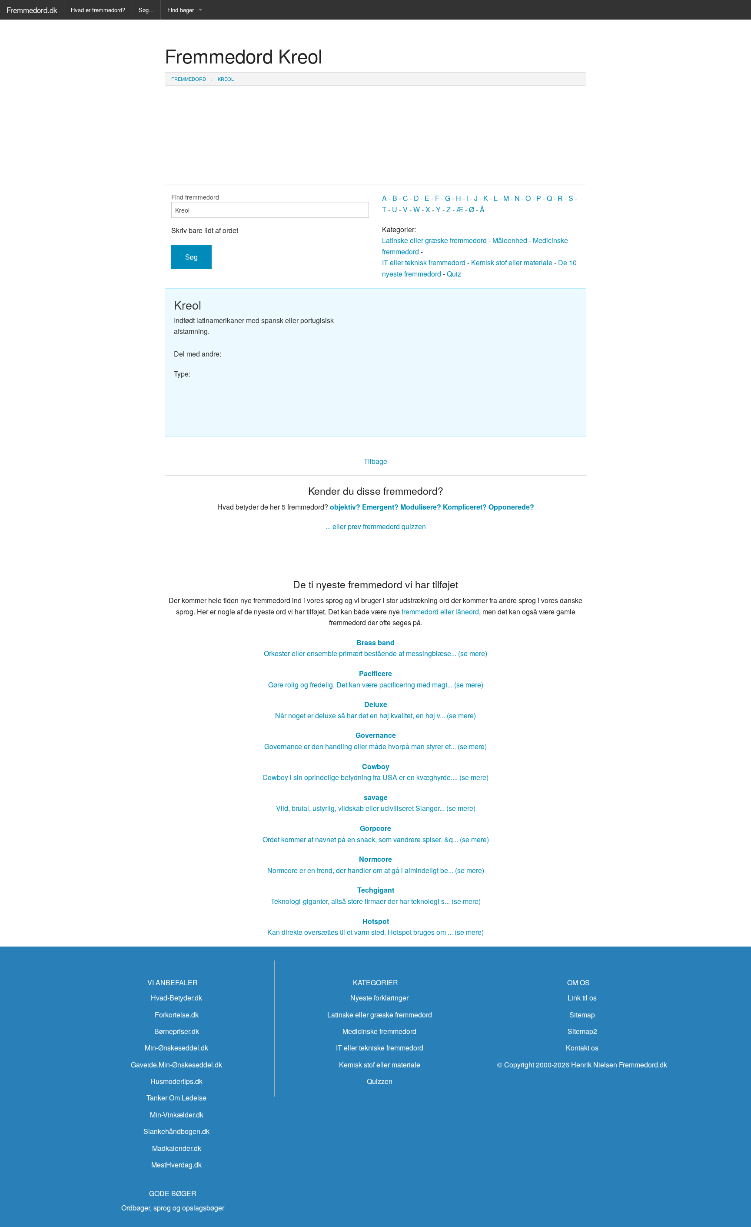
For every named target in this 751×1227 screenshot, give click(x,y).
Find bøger (180, 10)
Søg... (146, 10)
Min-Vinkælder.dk (176, 1115)
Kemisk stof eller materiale (511, 262)
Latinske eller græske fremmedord (434, 240)
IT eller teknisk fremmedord (423, 262)
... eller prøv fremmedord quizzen (376, 526)
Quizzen (379, 1081)
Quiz (454, 274)
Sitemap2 (582, 1031)
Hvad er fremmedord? (98, 10)
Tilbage (375, 461)
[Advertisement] (479, 358)
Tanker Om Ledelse (176, 1098)
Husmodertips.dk (176, 1081)
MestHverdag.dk (176, 1165)
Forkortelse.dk (177, 1015)
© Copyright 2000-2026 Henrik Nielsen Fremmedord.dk (582, 1065)
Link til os (582, 998)
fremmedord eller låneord (440, 612)
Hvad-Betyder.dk (176, 998)
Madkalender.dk (176, 1148)
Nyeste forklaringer (379, 998)
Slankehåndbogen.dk (176, 1131)
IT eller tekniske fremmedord (379, 1048)
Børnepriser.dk (176, 1031)
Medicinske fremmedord (379, 1031)
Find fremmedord (195, 197)
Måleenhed (509, 240)
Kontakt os (582, 1048)
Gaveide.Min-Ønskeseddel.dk (176, 1065)
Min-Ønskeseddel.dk (176, 1048)
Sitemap (582, 1015)
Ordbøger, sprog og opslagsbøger (172, 1208)
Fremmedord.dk (32, 9)
